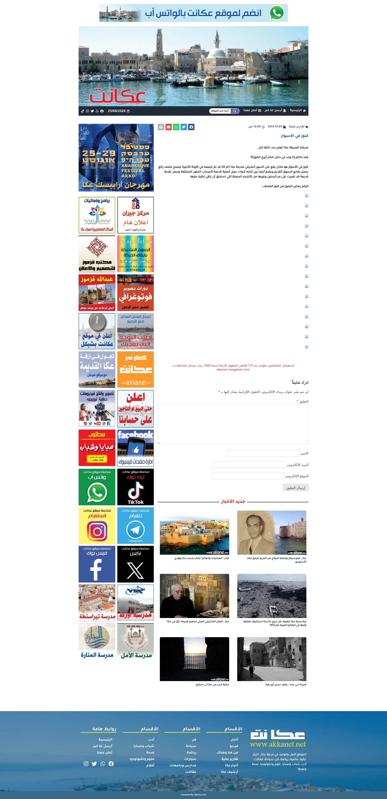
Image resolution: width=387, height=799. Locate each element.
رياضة (191, 753)
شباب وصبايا (143, 746)
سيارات (190, 759)
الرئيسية (105, 740)
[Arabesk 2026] (116, 190)
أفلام (150, 766)
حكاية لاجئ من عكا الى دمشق (212, 685)
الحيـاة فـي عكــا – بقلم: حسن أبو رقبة (285, 685)
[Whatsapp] (97, 111)
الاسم (304, 453)
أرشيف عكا (229, 772)
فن (194, 740)
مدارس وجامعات (183, 766)
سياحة (191, 746)
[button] (191, 127)
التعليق (302, 401)
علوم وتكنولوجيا (142, 759)
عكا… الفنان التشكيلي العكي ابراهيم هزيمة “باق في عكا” (197, 621)
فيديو (234, 746)
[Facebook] (102, 111)
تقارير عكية (230, 759)
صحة (150, 753)
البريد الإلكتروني (297, 465)
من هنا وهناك (227, 753)
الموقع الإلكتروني (296, 476)
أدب (151, 740)
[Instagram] (87, 111)
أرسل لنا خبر (102, 746)
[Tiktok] (82, 111)
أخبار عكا (231, 766)
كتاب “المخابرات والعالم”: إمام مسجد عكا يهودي (201, 558)
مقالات (190, 772)
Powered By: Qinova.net (193, 795)
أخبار (234, 740)
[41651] (193, 21)
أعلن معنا (104, 753)
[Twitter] (92, 111)
